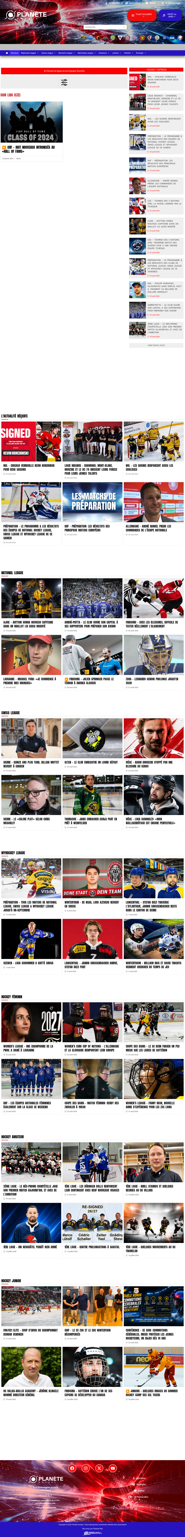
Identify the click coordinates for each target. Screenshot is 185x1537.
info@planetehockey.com (45, 1503)
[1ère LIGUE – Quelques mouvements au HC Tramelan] (154, 1223)
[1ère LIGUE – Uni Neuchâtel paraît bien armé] (31, 1223)
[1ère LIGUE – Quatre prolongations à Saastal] (92, 1223)
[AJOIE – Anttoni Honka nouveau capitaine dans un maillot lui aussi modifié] (137, 226)
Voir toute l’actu (156, 345)
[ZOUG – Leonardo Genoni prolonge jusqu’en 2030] (154, 655)
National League (28, 53)
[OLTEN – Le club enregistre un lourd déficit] (92, 738)
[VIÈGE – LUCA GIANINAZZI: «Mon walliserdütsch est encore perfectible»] (154, 795)
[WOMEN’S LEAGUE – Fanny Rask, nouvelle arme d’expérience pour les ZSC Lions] (154, 1079)
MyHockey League (85, 53)
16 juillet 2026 (11, 1251)
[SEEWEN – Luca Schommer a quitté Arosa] (31, 939)
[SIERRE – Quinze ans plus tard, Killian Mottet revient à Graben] (31, 738)
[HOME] (6, 53)
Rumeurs (14, 53)
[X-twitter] (99, 1468)
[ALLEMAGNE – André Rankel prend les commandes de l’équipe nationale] (137, 186)
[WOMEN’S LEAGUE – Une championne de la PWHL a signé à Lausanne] (31, 1022)
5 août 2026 (71, 971)
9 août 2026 (71, 1195)
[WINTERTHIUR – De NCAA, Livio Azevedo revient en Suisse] (92, 878)
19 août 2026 (133, 1111)
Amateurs (103, 53)
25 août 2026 (11, 771)
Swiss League (47, 53)
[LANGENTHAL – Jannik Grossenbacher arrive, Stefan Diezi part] (92, 939)
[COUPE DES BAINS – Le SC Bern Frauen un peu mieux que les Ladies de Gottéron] (154, 1022)
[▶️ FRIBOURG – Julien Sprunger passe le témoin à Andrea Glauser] (92, 655)
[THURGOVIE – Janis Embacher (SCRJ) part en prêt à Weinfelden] (92, 795)
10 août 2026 (11, 915)
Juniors (115, 53)
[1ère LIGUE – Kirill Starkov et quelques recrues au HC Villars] (154, 1162)
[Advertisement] (156, 368)
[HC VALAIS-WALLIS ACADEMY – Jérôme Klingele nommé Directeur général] (31, 1367)
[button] (64, 82)
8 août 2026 (71, 911)
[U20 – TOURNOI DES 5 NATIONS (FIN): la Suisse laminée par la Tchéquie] (137, 206)
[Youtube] (113, 1468)
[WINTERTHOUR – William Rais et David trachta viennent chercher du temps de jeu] (154, 939)
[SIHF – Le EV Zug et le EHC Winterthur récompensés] (92, 1306)
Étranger (139, 53)
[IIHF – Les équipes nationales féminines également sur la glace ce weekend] (31, 1079)
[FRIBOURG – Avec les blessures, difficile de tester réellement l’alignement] (154, 598)
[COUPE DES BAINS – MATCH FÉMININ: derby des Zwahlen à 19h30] (92, 1079)
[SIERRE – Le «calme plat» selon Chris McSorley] (31, 795)
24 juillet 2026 (72, 1399)
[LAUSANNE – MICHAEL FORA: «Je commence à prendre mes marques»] (31, 655)
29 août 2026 (155, 170)
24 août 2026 (72, 1055)
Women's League (65, 53)
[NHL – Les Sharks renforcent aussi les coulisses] (137, 122)
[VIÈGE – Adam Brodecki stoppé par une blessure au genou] (154, 738)
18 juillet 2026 (133, 1195)
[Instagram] (86, 1468)
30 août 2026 (155, 87)
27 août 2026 (133, 687)
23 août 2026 (133, 1055)
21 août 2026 (11, 827)
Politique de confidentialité (46, 1508)
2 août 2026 (132, 971)
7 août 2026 (132, 915)
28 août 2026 (133, 631)
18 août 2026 (133, 827)
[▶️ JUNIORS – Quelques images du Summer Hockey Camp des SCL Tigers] (154, 1367)
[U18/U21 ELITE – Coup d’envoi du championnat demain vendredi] (31, 1306)
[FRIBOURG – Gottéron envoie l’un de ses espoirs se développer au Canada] (92, 1367)
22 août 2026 (133, 771)
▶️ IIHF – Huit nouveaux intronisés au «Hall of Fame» (28, 149)
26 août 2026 (72, 1339)
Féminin (127, 53)
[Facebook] (72, 1468)
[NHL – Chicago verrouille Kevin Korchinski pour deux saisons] (137, 82)
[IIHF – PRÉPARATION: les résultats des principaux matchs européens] (137, 165)
